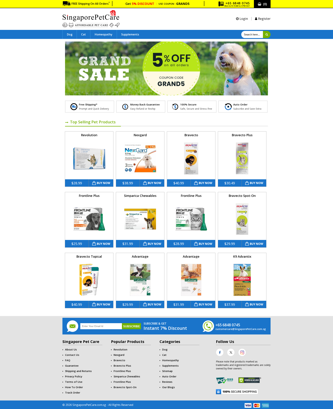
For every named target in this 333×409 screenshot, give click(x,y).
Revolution (89, 135)
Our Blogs (168, 387)
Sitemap (167, 371)
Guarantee (72, 365)
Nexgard (140, 135)
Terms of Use (73, 381)
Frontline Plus (89, 195)
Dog (69, 34)
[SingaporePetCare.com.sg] (91, 18)
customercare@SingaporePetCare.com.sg (240, 329)
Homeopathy (103, 34)
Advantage (140, 256)
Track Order (72, 392)
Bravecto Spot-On (242, 195)
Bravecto (191, 135)
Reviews (167, 381)
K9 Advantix (242, 256)
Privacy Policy (73, 376)
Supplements (130, 34)
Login (243, 19)
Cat (83, 34)
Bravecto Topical (89, 256)
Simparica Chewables (140, 195)
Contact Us (72, 355)
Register (264, 19)
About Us (71, 349)
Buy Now (103, 183)
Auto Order (169, 376)
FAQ (67, 360)
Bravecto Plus (242, 135)
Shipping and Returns (78, 371)
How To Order (74, 387)
